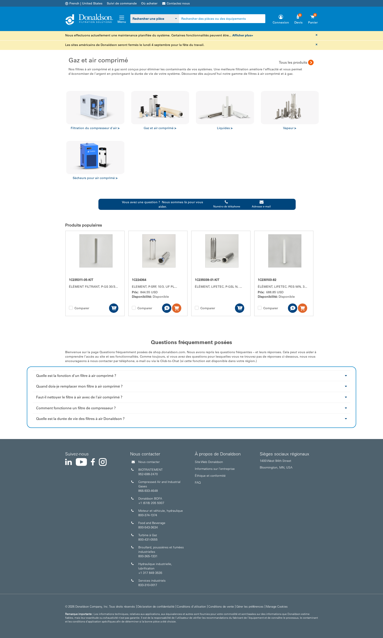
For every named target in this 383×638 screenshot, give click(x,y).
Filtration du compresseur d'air (95, 128)
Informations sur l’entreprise (215, 469)
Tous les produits (293, 62)
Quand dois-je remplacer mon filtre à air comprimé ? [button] (79, 386)
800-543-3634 (148, 527)
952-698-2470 (148, 474)
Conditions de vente (221, 606)
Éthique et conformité (210, 476)
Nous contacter (149, 462)
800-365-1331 (148, 556)
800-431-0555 (148, 540)
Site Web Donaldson (209, 462)
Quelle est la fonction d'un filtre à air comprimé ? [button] (76, 375)
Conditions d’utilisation (191, 606)
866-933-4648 (148, 491)
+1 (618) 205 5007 (151, 503)
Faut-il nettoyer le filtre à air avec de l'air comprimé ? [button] (79, 397)
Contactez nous (178, 3)
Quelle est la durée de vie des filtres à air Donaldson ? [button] (80, 418)
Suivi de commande (122, 3)
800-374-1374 (147, 515)
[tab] (191, 375)
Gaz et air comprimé (160, 128)
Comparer (81, 308)
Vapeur (289, 128)
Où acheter (149, 3)
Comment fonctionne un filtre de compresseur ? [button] (76, 408)
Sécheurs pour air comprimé (95, 178)
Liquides (225, 128)
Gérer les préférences (250, 606)
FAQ (198, 482)
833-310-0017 (147, 585)
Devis (298, 22)
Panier (313, 22)
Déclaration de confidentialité (155, 606)
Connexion (281, 22)
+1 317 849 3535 (150, 573)
